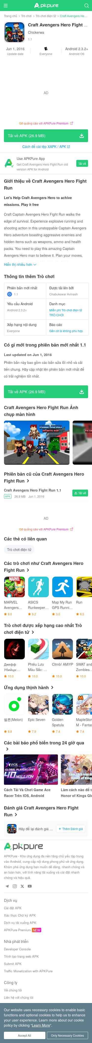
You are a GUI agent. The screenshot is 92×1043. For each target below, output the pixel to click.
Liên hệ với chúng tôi (18, 997)
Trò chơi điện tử (46, 16)
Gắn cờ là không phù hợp (66, 331)
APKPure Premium (17, 930)
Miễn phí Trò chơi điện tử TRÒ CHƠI (65, 312)
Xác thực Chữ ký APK (20, 915)
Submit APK (13, 963)
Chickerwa (36, 32)
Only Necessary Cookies (67, 1035)
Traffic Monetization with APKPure (28, 971)
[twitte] (22, 886)
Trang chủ (10, 16)
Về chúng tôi (13, 990)
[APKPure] (46, 6)
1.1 (16, 294)
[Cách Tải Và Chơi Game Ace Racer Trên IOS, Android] (31, 769)
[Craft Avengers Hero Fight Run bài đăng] (37, 443)
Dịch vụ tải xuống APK (20, 922)
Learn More (41, 1025)
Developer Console (17, 949)
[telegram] (7, 886)
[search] (86, 5)
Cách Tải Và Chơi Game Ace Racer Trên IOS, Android (27, 792)
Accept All (24, 1035)
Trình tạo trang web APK (21, 956)
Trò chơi (26, 16)
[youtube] (30, 886)
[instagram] (15, 886)
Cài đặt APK (13, 908)
